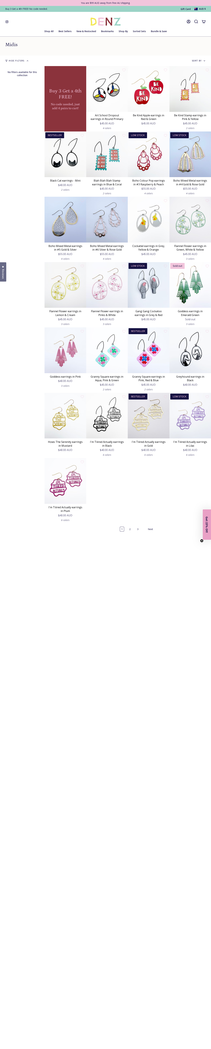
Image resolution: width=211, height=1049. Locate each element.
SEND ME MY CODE (137, 550)
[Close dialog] (165, 476)
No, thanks (137, 569)
